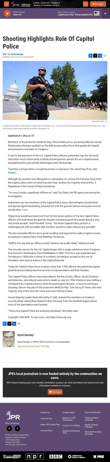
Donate (99, 4)
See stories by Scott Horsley (33, 346)
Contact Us (45, 413)
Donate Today (68, 413)
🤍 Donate (55, 391)
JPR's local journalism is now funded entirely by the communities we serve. (55, 376)
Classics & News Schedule (91, 419)
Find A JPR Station (93, 413)
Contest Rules (46, 431)
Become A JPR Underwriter (69, 419)
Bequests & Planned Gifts (71, 432)
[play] (7, 13)
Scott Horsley (17, 54)
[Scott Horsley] (9, 339)
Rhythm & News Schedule (91, 426)
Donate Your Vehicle (71, 426)
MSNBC (12, 172)
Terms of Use (46, 419)
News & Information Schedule (93, 433)
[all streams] (106, 13)
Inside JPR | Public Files (50, 425)
